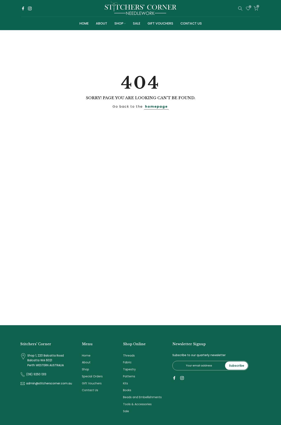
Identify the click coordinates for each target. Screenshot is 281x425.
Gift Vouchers (92, 383)
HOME (84, 23)
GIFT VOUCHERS (160, 23)
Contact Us (90, 390)
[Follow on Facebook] (23, 8)
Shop (85, 369)
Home (86, 355)
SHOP (118, 23)
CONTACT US (191, 23)
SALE (136, 23)
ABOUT (101, 23)
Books (127, 390)
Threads (129, 355)
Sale (126, 411)
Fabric (127, 362)
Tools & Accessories (137, 404)
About (86, 362)
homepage (156, 106)
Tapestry (129, 369)
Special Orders (92, 376)
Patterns (129, 376)
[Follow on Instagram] (30, 8)
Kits (125, 383)
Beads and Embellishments (142, 397)
